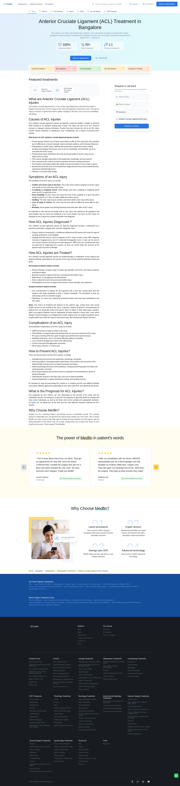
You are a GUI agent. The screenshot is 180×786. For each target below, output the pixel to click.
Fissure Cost (33, 685)
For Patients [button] (49, 4)
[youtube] (148, 781)
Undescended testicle (86, 674)
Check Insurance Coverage (88, 758)
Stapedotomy (34, 716)
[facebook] (132, 781)
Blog (79, 629)
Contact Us (81, 641)
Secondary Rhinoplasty (135, 673)
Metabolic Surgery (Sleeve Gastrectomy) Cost (37, 672)
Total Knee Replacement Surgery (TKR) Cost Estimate (47, 602)
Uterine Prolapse (59, 752)
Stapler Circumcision (85, 680)
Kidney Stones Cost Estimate (83, 600)
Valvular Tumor (59, 761)
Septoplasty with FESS (37, 722)
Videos (80, 632)
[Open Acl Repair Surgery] (41, 90)
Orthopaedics (50, 571)
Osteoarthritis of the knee (38, 589)
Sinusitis (32, 708)
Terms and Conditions (85, 638)
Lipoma (32, 761)
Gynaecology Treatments (63, 741)
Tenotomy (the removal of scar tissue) (138, 730)
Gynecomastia (132, 664)
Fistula (56, 699)
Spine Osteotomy (84, 727)
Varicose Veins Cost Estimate (104, 600)
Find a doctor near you (60, 686)
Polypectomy (58, 722)
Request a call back (131, 126)
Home (31, 571)
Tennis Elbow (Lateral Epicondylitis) (110, 666)
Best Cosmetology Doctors (62, 667)
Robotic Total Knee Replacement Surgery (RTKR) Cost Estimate (89, 602)
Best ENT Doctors (59, 670)
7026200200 (102, 58)
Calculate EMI (83, 755)
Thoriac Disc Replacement (87, 729)
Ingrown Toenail (35, 768)
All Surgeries (107, 632)
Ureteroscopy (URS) (85, 669)
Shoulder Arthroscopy (110, 679)
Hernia (32, 743)
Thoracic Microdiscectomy (87, 718)
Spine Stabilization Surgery (87, 699)
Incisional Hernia (35, 758)
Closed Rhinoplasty (134, 670)
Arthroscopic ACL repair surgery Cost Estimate (45, 605)
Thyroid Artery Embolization (112, 705)
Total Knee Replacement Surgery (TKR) (117, 584)
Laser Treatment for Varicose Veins (90, 584)
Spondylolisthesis (84, 705)
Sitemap (81, 764)
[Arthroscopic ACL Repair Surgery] (64, 90)
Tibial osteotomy (108, 676)
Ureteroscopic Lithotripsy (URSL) (89, 661)
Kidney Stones (59, 584)
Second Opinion (84, 749)
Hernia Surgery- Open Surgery (40, 746)
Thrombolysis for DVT (135, 706)
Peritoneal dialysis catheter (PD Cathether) (138, 717)
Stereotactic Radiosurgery (38, 711)
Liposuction (131, 661)
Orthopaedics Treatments (66, 571)
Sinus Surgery (34, 699)
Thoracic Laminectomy (86, 724)
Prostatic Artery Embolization (112, 711)
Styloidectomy (34, 705)
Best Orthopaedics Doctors (62, 664)
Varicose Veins (71, 584)
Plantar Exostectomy (134, 734)
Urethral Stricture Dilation (87, 686)
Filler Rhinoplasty (133, 676)
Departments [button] (22, 4)
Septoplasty (33, 702)
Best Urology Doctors (60, 661)
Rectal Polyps (58, 714)
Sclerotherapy (132, 723)
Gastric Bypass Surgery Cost (38, 669)
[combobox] (132, 111)
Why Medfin (82, 646)
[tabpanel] (98, 527)
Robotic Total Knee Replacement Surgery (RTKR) (46, 586)
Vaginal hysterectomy (61, 749)
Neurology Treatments (87, 696)
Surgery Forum (84, 752)
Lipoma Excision (35, 749)
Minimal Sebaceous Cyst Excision (41, 771)
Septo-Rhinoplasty (36, 719)
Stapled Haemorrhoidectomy (63, 725)
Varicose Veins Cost (35, 661)
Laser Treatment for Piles (43, 584)
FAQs (79, 644)
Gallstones (33, 752)
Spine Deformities (84, 702)
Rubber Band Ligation (61, 719)
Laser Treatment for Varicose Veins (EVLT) (137, 702)
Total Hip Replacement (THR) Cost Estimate (127, 602)
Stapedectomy (34, 714)
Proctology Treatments (62, 696)
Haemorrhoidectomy (61, 716)
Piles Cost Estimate (36, 600)
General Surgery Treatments (40, 741)
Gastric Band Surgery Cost (37, 676)
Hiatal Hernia (34, 755)
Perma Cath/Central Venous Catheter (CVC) (137, 712)
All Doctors (106, 629)
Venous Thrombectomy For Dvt (138, 709)
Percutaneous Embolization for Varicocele (113, 701)
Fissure (56, 702)
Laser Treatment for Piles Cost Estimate (58, 600)
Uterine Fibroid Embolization (112, 708)
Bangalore (39, 571)
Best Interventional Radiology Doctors (62, 682)
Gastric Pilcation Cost (36, 679)
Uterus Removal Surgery (62, 743)
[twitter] (138, 781)
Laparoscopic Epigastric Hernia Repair (40, 764)
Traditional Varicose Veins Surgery (139, 726)
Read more (95, 38)
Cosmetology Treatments (137, 659)
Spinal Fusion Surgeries (86, 711)
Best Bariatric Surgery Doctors (63, 679)
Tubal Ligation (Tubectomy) (63, 758)
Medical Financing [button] (36, 4)
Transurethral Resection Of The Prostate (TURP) (89, 665)
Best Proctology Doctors (61, 673)
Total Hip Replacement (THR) (74, 586)
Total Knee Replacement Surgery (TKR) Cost (40, 665)
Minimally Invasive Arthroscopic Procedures (124, 586)
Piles (31, 584)
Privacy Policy (82, 635)
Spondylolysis (83, 708)
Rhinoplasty (131, 667)
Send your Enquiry (109, 635)
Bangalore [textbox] (122, 112)
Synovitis (106, 670)
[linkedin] (143, 781)
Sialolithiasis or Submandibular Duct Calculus (40, 726)
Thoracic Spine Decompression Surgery (89, 714)
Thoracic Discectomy (85, 721)
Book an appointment (167, 4)
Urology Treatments (86, 659)
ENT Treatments (36, 696)
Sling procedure (84, 689)
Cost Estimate (83, 761)
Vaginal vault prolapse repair (63, 746)
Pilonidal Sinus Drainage (62, 711)
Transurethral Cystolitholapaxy (89, 683)
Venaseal (131, 721)
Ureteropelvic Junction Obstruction (90, 677)
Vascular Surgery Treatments (138, 696)
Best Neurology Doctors (61, 676)
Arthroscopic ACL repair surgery (97, 586)
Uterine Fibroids (59, 755)
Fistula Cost (33, 682)
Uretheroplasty (83, 672)
